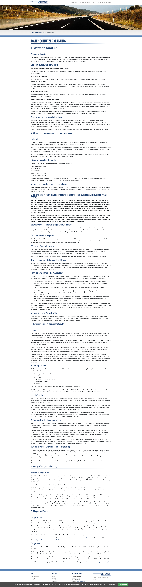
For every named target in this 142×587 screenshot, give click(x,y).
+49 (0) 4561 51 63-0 (80, 581)
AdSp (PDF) (54, 578)
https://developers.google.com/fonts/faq (76, 538)
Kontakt (53, 576)
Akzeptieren (123, 584)
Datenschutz (54, 580)
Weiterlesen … (112, 584)
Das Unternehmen (35, 576)
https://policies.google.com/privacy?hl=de (47, 540)
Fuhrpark (33, 578)
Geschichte (33, 580)
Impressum (54, 581)
